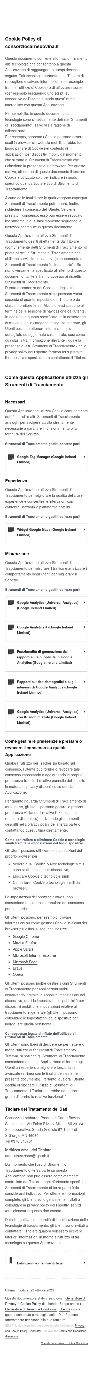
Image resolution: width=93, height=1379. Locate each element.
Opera (18, 974)
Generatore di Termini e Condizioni (31, 1309)
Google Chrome (26, 936)
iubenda (64, 1309)
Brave (17, 968)
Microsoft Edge (25, 961)
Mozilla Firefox (25, 942)
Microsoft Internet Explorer (34, 955)
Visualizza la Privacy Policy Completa (64, 1343)
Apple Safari (23, 949)
